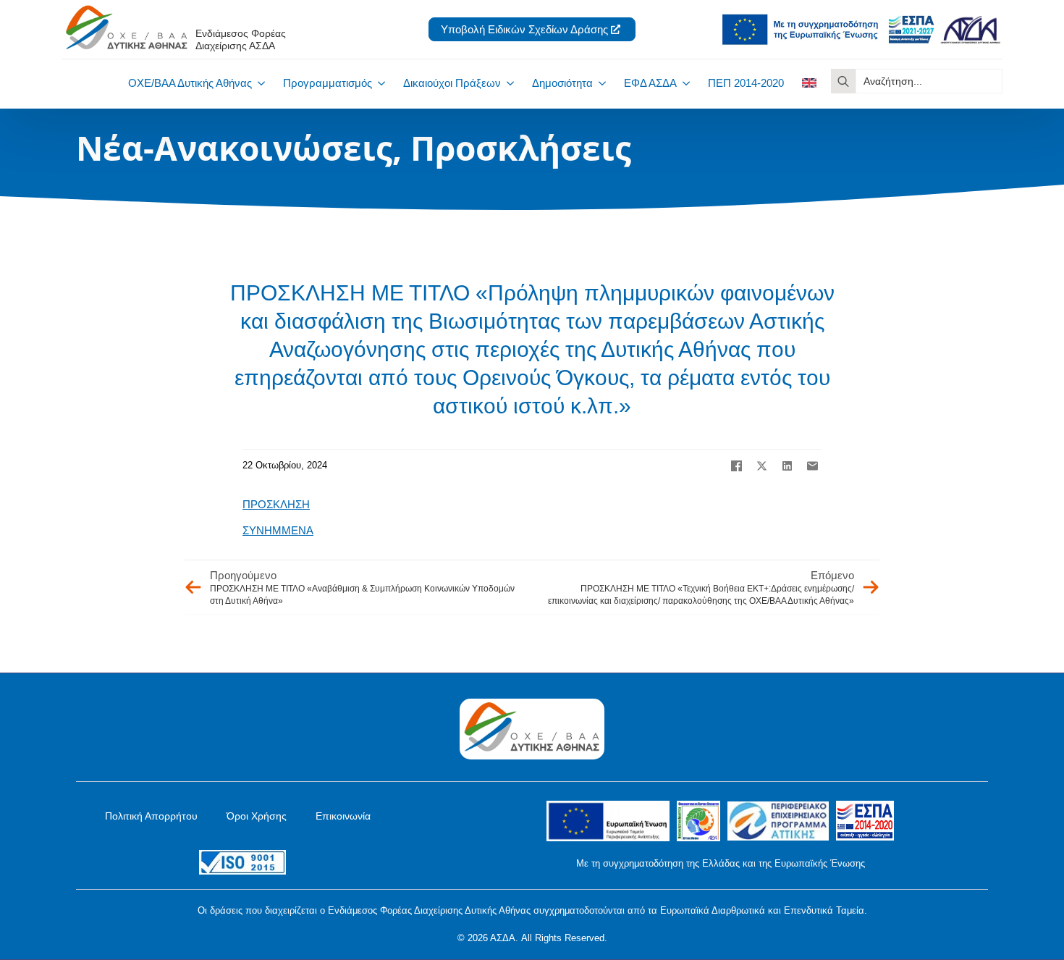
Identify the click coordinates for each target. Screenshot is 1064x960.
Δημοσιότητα (562, 83)
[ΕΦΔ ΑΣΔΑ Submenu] (683, 83)
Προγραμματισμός (327, 83)
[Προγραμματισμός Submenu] (378, 83)
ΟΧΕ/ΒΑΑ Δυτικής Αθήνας (190, 83)
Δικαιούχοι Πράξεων (452, 83)
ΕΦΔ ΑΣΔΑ (650, 83)
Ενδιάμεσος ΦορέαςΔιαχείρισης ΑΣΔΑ (240, 39)
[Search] (843, 81)
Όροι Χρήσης (257, 816)
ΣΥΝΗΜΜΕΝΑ (277, 530)
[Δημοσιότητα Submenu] (599, 83)
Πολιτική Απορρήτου (151, 816)
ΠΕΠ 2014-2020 (746, 83)
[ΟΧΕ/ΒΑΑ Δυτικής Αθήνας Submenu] (258, 83)
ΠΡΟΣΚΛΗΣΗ (276, 504)
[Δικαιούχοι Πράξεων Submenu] (507, 83)
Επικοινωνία (343, 816)
